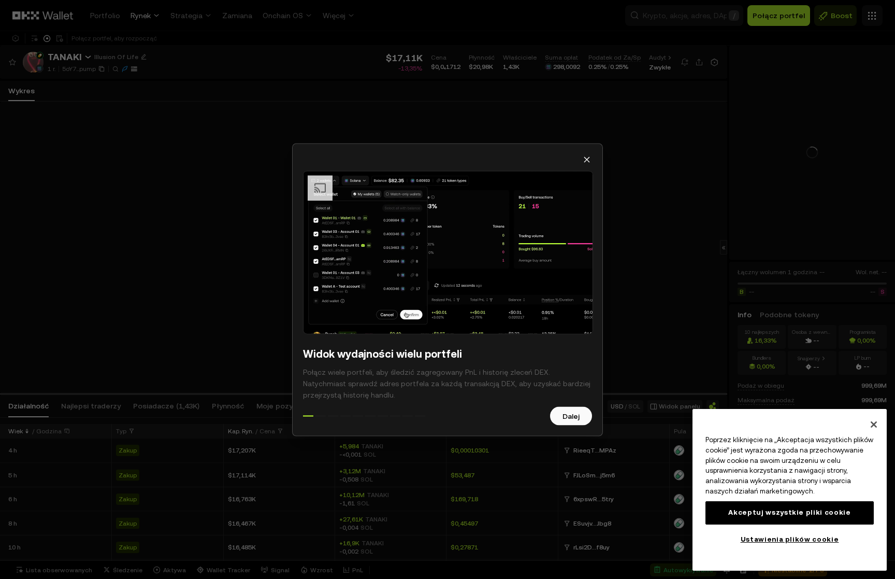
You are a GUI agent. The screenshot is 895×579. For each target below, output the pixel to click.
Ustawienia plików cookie (790, 539)
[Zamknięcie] (873, 424)
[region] (789, 490)
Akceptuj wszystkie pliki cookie (789, 512)
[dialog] (447, 289)
